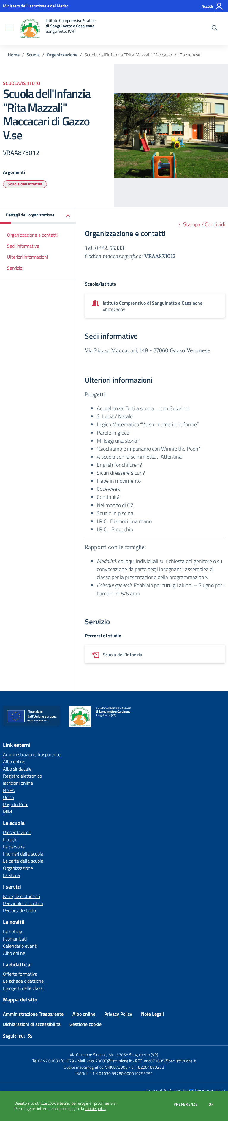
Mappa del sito (20, 1000)
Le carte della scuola (23, 860)
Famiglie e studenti (21, 896)
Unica (8, 797)
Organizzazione (62, 54)
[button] (38, 215)
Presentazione (17, 832)
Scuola (33, 54)
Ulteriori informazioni (27, 256)
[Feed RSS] (30, 1036)
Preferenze (186, 1104)
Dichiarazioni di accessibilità (32, 1024)
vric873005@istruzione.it (109, 1061)
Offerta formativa (20, 973)
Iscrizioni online (18, 783)
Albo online (14, 761)
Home (14, 54)
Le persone (14, 846)
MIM (7, 811)
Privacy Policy (118, 1014)
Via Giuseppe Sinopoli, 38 (91, 1054)
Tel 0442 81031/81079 (53, 1061)
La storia (11, 875)
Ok (211, 1104)
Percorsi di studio (19, 910)
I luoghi (10, 839)
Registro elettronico (22, 775)
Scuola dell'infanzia (25, 184)
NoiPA (9, 790)
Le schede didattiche (23, 981)
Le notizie (12, 931)
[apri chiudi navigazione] (9, 28)
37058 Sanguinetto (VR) (137, 1054)
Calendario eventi (20, 945)
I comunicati (15, 938)
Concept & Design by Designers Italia (185, 1090)
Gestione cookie (85, 1024)
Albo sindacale (17, 768)
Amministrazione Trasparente (32, 754)
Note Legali (152, 1014)
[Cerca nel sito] (214, 28)
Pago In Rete (15, 804)
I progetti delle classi (23, 988)
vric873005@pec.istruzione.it (170, 1061)
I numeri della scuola (23, 853)
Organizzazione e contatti (32, 234)
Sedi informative (23, 245)
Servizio (14, 267)
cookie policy (95, 1108)
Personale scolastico (23, 903)
